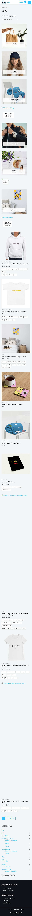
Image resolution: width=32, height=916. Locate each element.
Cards (6, 861)
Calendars (7, 866)
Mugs (3, 857)
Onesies (7, 843)
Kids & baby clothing (7, 839)
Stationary (4, 860)
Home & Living (5, 836)
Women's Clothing (6, 869)
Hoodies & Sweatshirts (11, 840)
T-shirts (7, 846)
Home (3, 7)
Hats (3, 833)
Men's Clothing (6, 849)
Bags (3, 830)
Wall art (3, 864)
